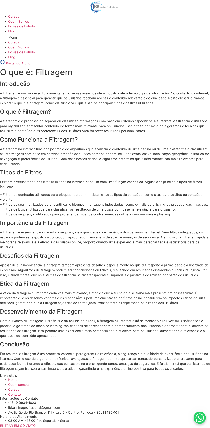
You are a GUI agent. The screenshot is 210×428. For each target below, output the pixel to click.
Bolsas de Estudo (21, 26)
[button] (105, 37)
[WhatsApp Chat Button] (200, 418)
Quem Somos (18, 21)
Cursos (13, 16)
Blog (11, 31)
